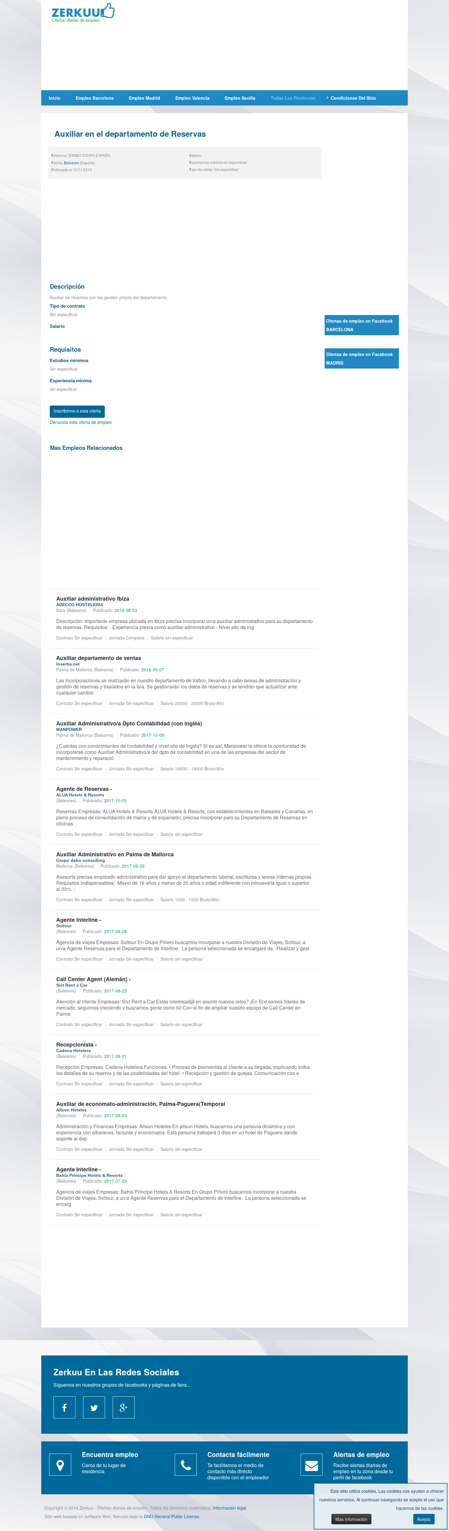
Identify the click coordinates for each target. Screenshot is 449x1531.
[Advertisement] (269, 44)
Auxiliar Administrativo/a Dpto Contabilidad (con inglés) (129, 723)
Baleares (71, 162)
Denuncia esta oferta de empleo (81, 422)
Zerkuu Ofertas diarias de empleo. (87, 14)
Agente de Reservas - (84, 788)
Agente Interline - (78, 919)
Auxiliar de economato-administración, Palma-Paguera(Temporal (140, 1103)
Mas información (351, 1519)
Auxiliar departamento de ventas (98, 657)
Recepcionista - (76, 1044)
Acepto (424, 1519)
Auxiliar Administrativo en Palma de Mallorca (115, 854)
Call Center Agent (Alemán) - (93, 979)
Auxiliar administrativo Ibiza (92, 598)
